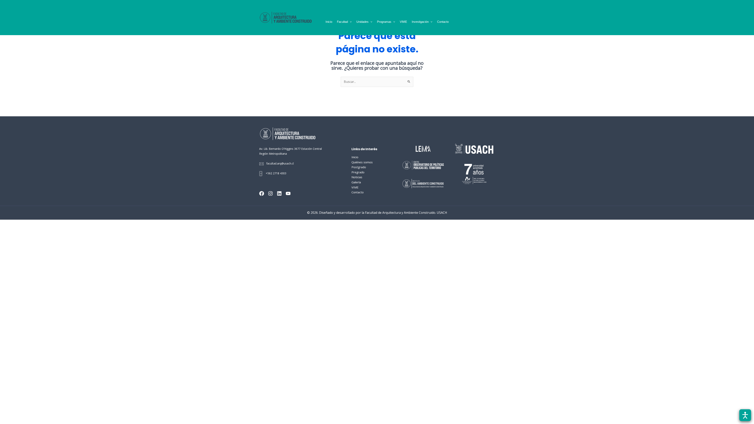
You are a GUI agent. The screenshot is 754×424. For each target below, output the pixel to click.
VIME (403, 21)
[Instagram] (270, 193)
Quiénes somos (362, 162)
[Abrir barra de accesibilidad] (745, 415)
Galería (356, 182)
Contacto (443, 21)
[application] (350, 21)
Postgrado (358, 167)
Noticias (356, 177)
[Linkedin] (279, 193)
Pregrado (357, 172)
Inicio (329, 21)
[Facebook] (261, 193)
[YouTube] (288, 193)
